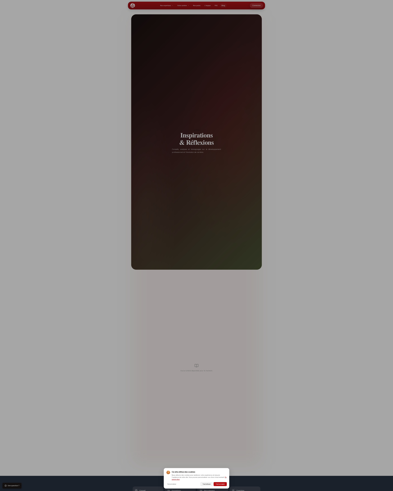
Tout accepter (220, 484)
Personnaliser (171, 484)
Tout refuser (207, 484)
